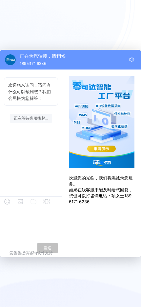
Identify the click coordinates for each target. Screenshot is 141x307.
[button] (101, 162)
